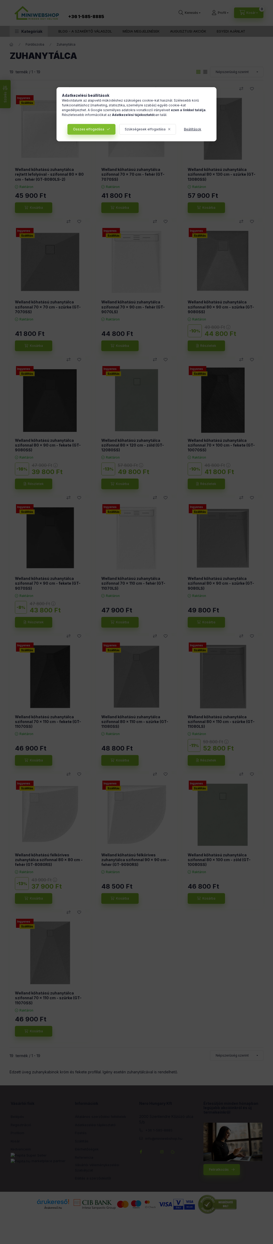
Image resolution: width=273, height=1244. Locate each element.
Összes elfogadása (88, 129)
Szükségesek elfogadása (145, 129)
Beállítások (192, 129)
